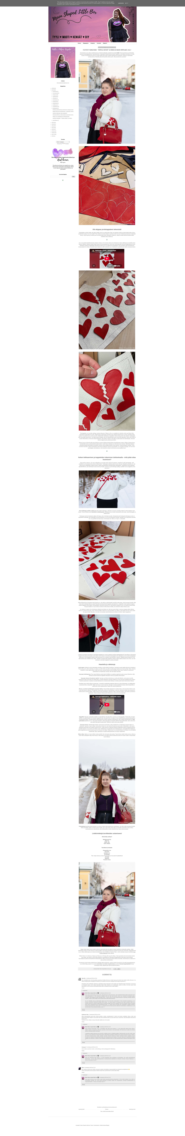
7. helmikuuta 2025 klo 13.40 (105, 1026)
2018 (53, 132)
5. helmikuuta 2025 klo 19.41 (92, 1047)
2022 (53, 125)
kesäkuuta (55, 101)
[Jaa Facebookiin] (118, 969)
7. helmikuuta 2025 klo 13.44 (105, 1055)
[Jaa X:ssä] (117, 969)
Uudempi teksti (81, 1109)
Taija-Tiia (83, 978)
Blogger (107, 1125)
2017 (53, 134)
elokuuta (55, 98)
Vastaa (83, 987)
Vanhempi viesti (132, 1109)
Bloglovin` (105, 43)
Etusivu (79, 43)
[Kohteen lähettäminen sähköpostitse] (114, 969)
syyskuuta (55, 96)
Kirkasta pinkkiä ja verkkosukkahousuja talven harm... (63, 114)
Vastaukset (85, 990)
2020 (53, 129)
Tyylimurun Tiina (85, 1014)
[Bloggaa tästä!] (115, 969)
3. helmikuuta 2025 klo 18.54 (94, 1014)
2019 (53, 131)
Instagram (93, 43)
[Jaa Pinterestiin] (119, 969)
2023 (53, 124)
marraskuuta (55, 93)
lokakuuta (55, 94)
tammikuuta (55, 120)
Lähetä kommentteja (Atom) (108, 1111)
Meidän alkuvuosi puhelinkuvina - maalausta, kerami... (63, 111)
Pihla (83, 1067)
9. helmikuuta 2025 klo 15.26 (105, 1077)
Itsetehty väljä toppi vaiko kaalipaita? (60, 113)
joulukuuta (55, 91)
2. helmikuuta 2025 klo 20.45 (91, 978)
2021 (53, 127)
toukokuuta (55, 103)
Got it (126, 3)
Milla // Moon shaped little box (91, 993)
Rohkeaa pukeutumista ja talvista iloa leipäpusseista (63, 109)
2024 (53, 122)
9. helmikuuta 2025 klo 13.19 (89, 1067)
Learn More (121, 3)
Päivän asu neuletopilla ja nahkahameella (61, 116)
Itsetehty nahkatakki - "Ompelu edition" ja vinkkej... (62, 118)
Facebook (99, 43)
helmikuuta (55, 108)
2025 (53, 90)
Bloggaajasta (85, 43)
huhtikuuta (55, 105)
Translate (67, 143)
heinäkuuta (55, 99)
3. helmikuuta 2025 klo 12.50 (105, 993)
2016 (53, 136)
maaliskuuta (55, 106)
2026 (53, 88)
